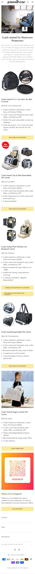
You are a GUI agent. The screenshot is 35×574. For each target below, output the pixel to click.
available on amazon (17, 137)
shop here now (17, 448)
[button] (27, 2)
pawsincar (14, 568)
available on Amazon (17, 366)
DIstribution (5, 537)
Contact (4, 517)
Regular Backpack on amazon (17, 287)
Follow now (17, 509)
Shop (3, 527)
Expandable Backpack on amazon (14, 293)
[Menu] (2, 2)
